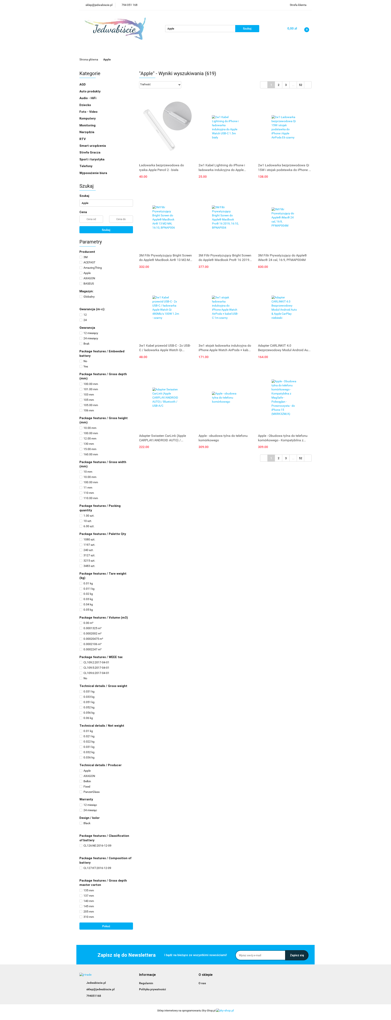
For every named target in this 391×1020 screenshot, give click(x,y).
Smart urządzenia (93, 146)
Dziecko (167, 51)
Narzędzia (87, 132)
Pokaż (106, 926)
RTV (83, 139)
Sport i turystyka (92, 159)
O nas (202, 983)
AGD (125, 51)
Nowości (88, 51)
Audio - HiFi (88, 98)
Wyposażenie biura (93, 173)
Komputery (88, 118)
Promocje (108, 51)
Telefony (86, 166)
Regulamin (146, 983)
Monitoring (87, 125)
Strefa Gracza (90, 152)
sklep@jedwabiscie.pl (100, 989)
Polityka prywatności (152, 989)
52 (300, 85)
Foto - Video (88, 112)
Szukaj (106, 229)
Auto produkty (90, 91)
